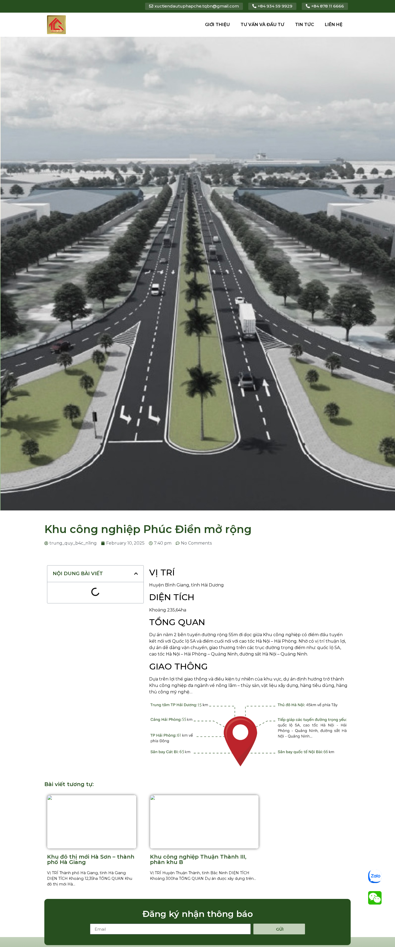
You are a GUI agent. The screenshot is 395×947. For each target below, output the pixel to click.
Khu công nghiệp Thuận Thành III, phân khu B (198, 859)
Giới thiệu (217, 24)
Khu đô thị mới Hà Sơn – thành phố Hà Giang (90, 859)
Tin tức (304, 24)
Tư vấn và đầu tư (262, 24)
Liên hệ (334, 24)
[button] (136, 573)
